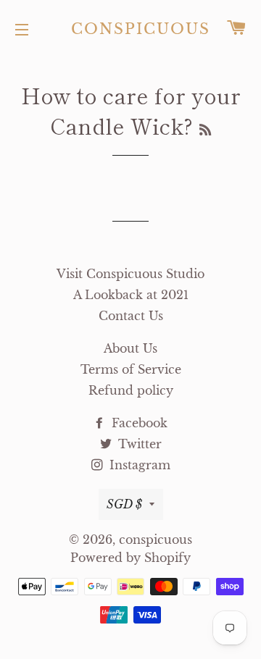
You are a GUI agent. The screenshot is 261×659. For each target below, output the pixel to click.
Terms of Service (130, 369)
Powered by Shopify (130, 557)
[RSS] (205, 128)
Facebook (137, 423)
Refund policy (130, 390)
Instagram (138, 465)
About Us (130, 348)
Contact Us (131, 315)
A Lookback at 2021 (130, 294)
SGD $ (124, 504)
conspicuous (131, 29)
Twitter (138, 444)
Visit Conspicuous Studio (130, 273)
